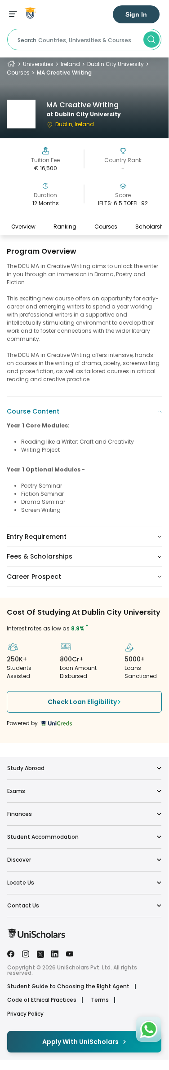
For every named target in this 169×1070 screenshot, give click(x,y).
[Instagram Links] (25, 953)
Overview (23, 226)
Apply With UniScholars (80, 1041)
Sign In (136, 14)
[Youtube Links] (69, 953)
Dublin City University (115, 64)
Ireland (70, 64)
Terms (100, 1000)
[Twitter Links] (40, 953)
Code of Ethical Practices (41, 1000)
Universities (38, 64)
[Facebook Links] (10, 953)
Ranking (64, 226)
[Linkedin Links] (54, 953)
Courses (18, 72)
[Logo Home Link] (36, 936)
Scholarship (152, 226)
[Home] (11, 64)
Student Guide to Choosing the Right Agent (68, 986)
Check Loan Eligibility (82, 701)
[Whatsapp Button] (148, 1029)
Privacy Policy (25, 1014)
